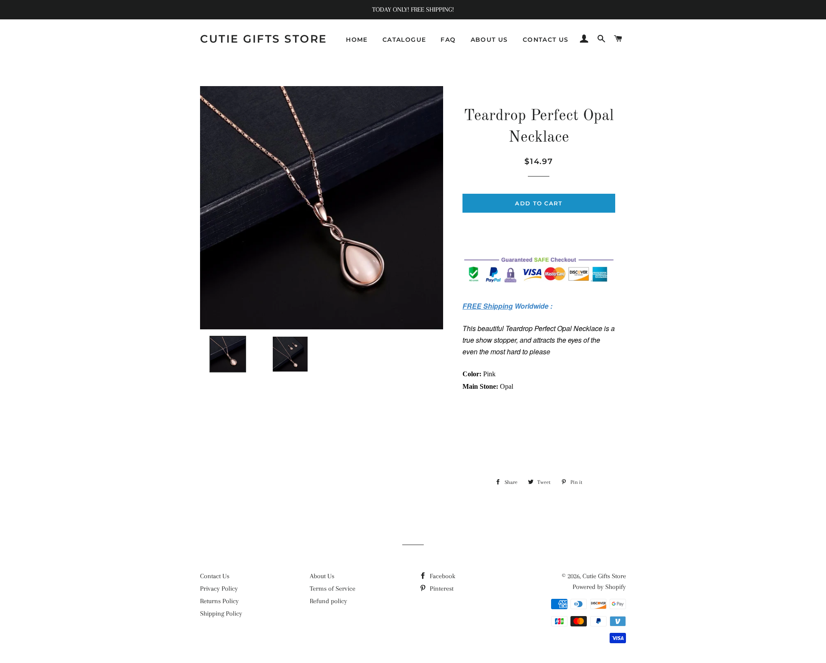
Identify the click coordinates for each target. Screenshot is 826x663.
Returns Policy (219, 601)
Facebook (441, 576)
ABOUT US (489, 39)
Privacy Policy (219, 588)
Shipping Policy (221, 613)
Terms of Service (332, 588)
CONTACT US (546, 39)
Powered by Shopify (599, 587)
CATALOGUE (404, 39)
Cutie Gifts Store (263, 38)
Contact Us (214, 576)
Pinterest (440, 588)
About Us (322, 576)
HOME (357, 39)
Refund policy (328, 601)
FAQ (448, 39)
